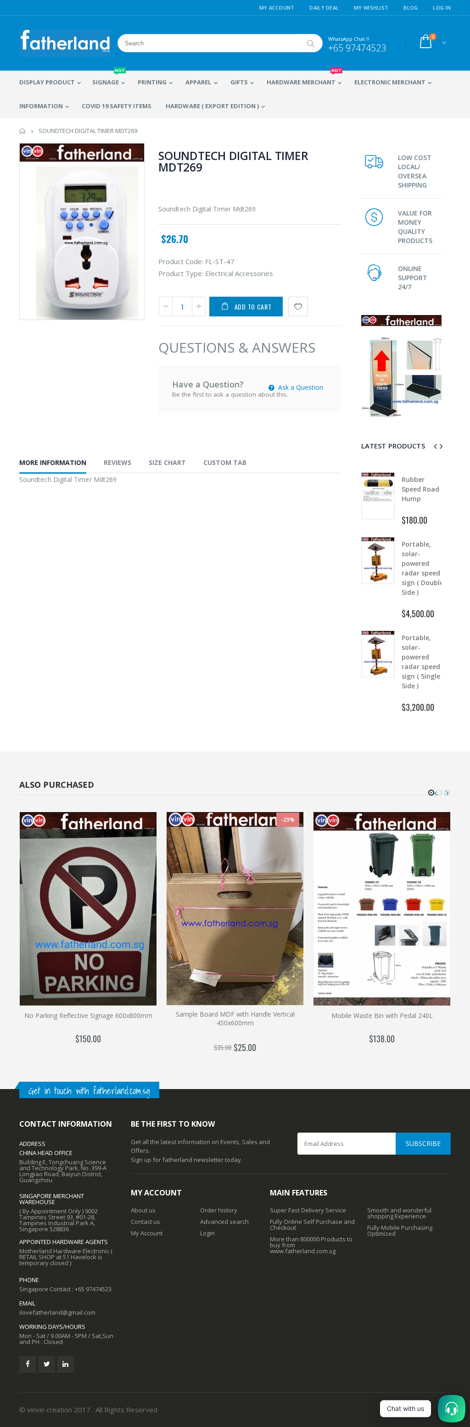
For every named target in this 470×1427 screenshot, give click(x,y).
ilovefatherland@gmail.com (57, 1312)
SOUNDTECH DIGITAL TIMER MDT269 (233, 161)
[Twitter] (46, 1364)
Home (22, 131)
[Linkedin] (65, 1364)
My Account (277, 7)
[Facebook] (27, 1364)
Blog (410, 7)
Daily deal (324, 7)
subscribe (423, 1143)
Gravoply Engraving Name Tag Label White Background (421, 498)
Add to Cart (253, 306)
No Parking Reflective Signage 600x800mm (88, 1015)
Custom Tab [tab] (224, 462)
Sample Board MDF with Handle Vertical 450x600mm (235, 1018)
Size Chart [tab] (167, 462)
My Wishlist (371, 7)
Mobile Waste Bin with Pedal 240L (382, 1015)
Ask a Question (299, 387)
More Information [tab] (52, 462)
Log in (442, 7)
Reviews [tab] (117, 462)
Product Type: (180, 273)
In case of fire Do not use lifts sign (422, 647)
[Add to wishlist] (298, 306)
